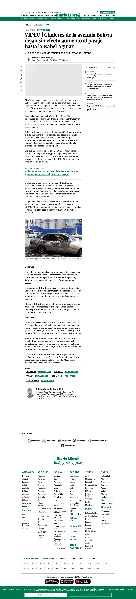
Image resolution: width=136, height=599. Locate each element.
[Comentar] (21, 83)
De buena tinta (91, 485)
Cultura (57, 482)
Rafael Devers (103, 19)
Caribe (87, 543)
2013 (25, 568)
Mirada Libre (90, 479)
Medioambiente (44, 516)
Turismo (41, 479)
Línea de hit (74, 508)
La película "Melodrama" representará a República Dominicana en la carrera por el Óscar (101, 108)
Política (40, 15)
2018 (73, 563)
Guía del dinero (107, 503)
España (88, 522)
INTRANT (55, 376)
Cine (55, 479)
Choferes (31, 372)
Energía (41, 491)
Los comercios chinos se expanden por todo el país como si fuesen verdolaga (99, 76)
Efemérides (105, 511)
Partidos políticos (73, 19)
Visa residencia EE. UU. (57, 19)
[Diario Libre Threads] (77, 463)
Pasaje (29, 376)
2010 (49, 568)
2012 (33, 568)
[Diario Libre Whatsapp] (81, 463)
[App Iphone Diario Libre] (66, 581)
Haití (87, 519)
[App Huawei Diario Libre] (82, 581)
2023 (33, 563)
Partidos (25, 514)
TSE (23, 520)
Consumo (42, 494)
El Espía (88, 491)
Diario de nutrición (57, 517)
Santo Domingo (38, 60)
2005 (89, 568)
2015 (97, 563)
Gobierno (25, 528)
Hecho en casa (107, 497)
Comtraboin (32, 381)
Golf (71, 488)
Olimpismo (74, 497)
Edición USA (75, 526)
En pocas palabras (57, 535)
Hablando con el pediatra (60, 512)
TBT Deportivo (75, 514)
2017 (81, 563)
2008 (65, 568)
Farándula (58, 485)
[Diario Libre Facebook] (55, 463)
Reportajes (26, 506)
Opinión (100, 15)
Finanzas (41, 476)
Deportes (93, 15)
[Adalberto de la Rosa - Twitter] (52, 58)
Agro (40, 482)
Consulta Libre (59, 549)
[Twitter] (60, 389)
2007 (73, 568)
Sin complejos (59, 531)
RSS (102, 517)
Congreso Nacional (26, 524)
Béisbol (72, 482)
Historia (41, 528)
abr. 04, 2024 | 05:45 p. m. (57, 60)
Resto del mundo (89, 547)
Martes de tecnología (42, 532)
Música (57, 476)
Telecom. (41, 500)
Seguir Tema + (43, 30)
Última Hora (24, 15)
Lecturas (88, 502)
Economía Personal (58, 545)
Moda (56, 488)
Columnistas (90, 499)
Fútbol (72, 479)
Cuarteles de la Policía (88, 19)
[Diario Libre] (68, 14)
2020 (57, 563)
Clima (40, 522)
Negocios (42, 488)
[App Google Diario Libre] (52, 581)
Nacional (25, 476)
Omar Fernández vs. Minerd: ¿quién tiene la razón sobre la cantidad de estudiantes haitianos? (100, 97)
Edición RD (75, 531)
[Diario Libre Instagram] (59, 463)
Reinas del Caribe (42, 19)
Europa (88, 525)
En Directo (89, 488)
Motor (72, 485)
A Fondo (25, 497)
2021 (49, 563)
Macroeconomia (44, 508)
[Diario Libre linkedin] (68, 463)
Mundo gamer (106, 500)
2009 (57, 568)
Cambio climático (41, 537)
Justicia (25, 488)
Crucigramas (106, 523)
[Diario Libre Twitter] (63, 463)
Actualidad (33, 15)
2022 (41, 563)
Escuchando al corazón (59, 540)
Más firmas (89, 505)
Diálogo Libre (27, 500)
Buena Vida (58, 494)
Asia (87, 534)
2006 (81, 568)
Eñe (55, 524)
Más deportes (75, 500)
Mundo (47, 15)
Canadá (88, 528)
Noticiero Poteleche (89, 495)
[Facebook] (63, 389)
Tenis (72, 494)
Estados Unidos (91, 513)
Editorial (88, 482)
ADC (87, 476)
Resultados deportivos (74, 504)
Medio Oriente (90, 531)
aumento (58, 372)
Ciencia (41, 519)
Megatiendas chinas (27, 19)
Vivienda (41, 497)
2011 (41, 568)
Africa (87, 537)
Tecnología (42, 525)
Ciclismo (73, 491)
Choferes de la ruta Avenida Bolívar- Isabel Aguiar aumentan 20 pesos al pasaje (52, 173)
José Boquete (27, 503)
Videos (113, 15)
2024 (25, 563)
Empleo (41, 485)
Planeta (107, 15)
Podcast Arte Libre (59, 504)
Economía (54, 15)
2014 (105, 563)
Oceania (88, 540)
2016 (89, 563)
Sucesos (25, 494)
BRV (71, 511)
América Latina (91, 516)
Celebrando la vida (59, 527)
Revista (86, 15)
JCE (23, 517)
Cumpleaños (106, 514)
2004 (97, 568)
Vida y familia (59, 521)
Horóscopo (105, 520)
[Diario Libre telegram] (72, 463)
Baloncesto (74, 476)
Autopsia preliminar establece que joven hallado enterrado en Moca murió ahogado (99, 86)
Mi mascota (58, 508)
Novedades (58, 500)
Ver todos (111, 67)
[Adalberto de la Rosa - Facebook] (55, 58)
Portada (28, 25)
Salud (24, 485)
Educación (26, 482)
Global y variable (41, 504)
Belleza (57, 491)
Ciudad (49, 25)
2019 (65, 563)
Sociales (57, 497)
